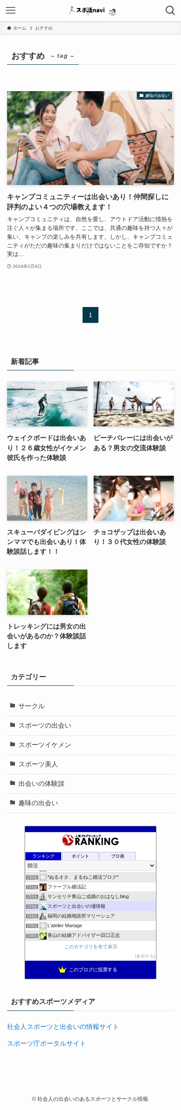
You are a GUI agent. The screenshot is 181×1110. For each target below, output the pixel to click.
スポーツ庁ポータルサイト (46, 1043)
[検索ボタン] (170, 10)
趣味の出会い (38, 803)
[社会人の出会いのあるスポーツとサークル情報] (90, 10)
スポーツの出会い (44, 725)
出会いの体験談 (41, 783)
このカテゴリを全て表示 (90, 946)
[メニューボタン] (10, 10)
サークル (31, 706)
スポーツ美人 (38, 764)
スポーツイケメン (44, 744)
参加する (145, 956)
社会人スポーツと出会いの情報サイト (63, 1026)
